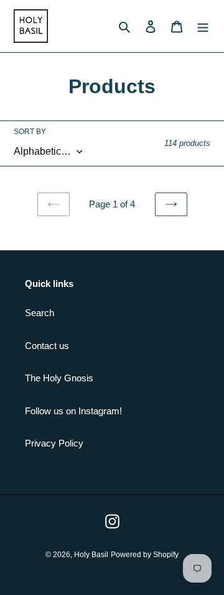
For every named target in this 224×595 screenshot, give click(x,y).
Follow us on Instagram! (73, 411)
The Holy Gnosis (59, 378)
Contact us (47, 345)
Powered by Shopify (145, 554)
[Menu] (203, 26)
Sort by (30, 131)
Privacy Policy (54, 443)
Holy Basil (91, 554)
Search (39, 312)
